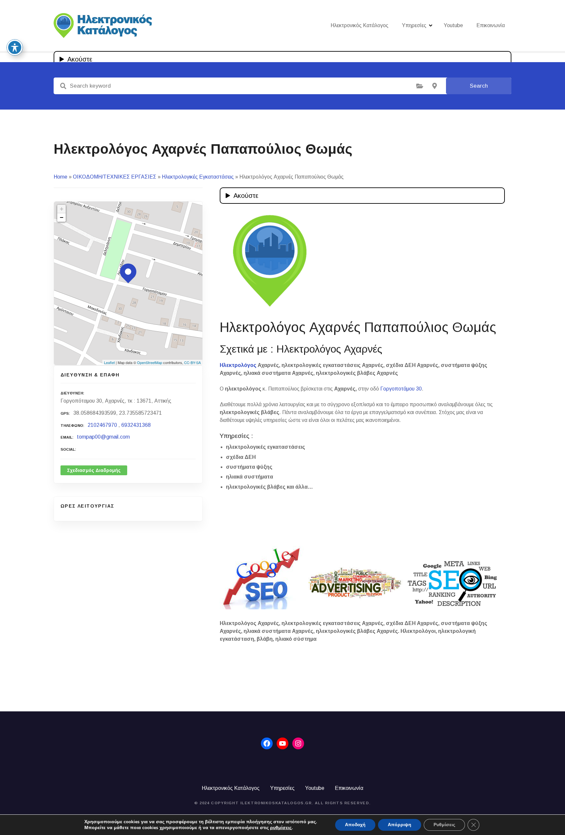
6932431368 (136, 425)
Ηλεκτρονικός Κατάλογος (359, 25)
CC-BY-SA (192, 362)
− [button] (61, 217)
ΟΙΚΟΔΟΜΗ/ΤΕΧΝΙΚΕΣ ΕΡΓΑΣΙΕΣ (114, 177)
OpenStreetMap (149, 362)
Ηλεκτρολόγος (238, 365)
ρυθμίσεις (281, 828)
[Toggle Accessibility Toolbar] (15, 47)
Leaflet (109, 362)
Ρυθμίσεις (444, 825)
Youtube (453, 25)
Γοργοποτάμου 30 (401, 388)
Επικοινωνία (490, 25)
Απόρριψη (399, 825)
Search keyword (63, 86)
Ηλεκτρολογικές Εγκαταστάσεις (198, 177)
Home (60, 177)
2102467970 (102, 425)
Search (479, 86)
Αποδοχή (355, 825)
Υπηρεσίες (414, 25)
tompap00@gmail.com (103, 437)
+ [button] (61, 208)
